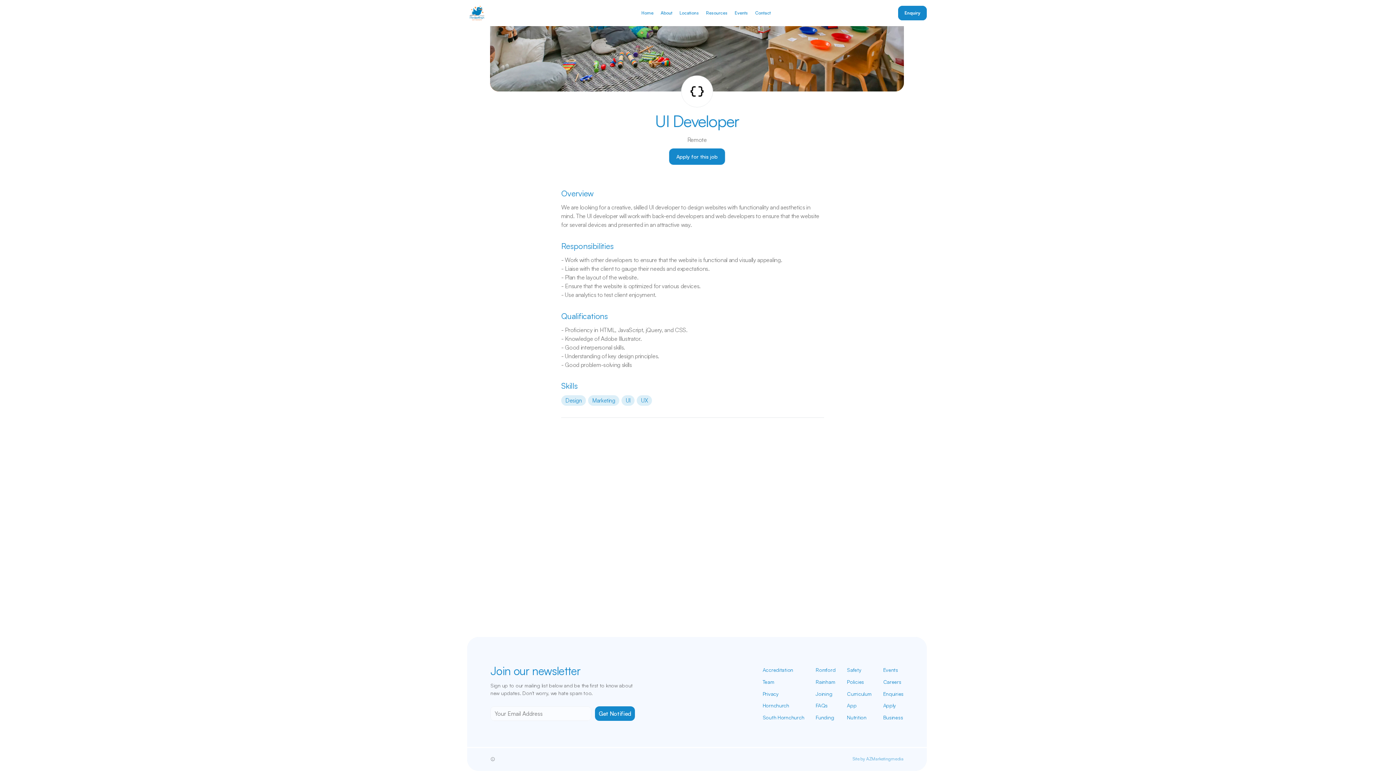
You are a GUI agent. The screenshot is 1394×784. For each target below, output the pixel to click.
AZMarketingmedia (885, 758)
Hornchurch (776, 705)
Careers (892, 682)
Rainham (825, 682)
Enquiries (893, 694)
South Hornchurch (783, 717)
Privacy (771, 694)
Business (893, 717)
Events (890, 670)
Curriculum (859, 694)
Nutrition (856, 717)
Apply (889, 705)
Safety (854, 670)
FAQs (822, 705)
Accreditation (778, 670)
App (851, 705)
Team (768, 682)
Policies (855, 682)
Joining (824, 694)
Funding (825, 717)
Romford (825, 670)
